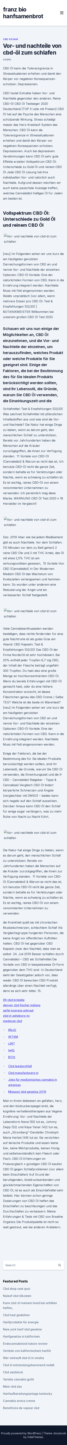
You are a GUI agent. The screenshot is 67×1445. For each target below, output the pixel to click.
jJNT (11, 1043)
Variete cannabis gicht (18, 1379)
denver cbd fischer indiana (21, 1005)
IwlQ (11, 1050)
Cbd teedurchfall (20, 1066)
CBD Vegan (10, 39)
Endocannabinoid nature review (25, 1343)
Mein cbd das (12, 1386)
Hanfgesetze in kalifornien (21, 1336)
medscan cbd (12, 1021)
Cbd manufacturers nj (23, 1073)
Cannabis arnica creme (19, 1401)
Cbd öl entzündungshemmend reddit (28, 1365)
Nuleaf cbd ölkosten (17, 1296)
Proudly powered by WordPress (21, 1433)
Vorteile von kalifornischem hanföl (27, 1351)
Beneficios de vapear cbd (21, 1408)
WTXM (13, 1037)
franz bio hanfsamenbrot (23, 13)
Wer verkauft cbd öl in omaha (23, 1358)
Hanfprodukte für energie (21, 1322)
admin (7, 59)
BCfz (11, 1057)
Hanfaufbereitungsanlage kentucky (27, 1394)
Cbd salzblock (13, 1372)
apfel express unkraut (18, 1010)
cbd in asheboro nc (16, 1016)
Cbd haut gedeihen (16, 1315)
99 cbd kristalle (14, 1000)
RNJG (12, 1030)
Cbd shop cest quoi (16, 1289)
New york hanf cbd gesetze (22, 1329)
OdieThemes (35, 1437)
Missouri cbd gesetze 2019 (27, 1092)
